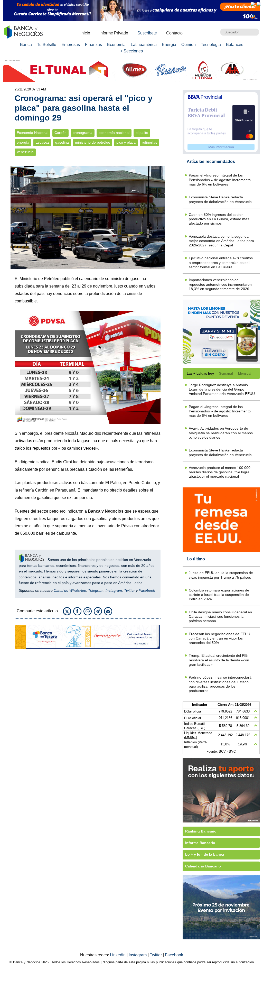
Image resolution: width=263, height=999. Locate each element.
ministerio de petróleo (92, 142)
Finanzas (93, 44)
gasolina (62, 142)
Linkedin (118, 955)
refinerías (149, 142)
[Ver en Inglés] (253, 4)
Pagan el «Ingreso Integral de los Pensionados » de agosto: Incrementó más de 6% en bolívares (220, 179)
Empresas (70, 44)
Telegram (96, 590)
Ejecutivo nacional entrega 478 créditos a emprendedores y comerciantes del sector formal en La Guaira (221, 262)
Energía (169, 44)
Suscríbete (147, 33)
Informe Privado (113, 33)
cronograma (82, 133)
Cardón (60, 133)
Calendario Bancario (203, 866)
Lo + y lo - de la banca (204, 854)
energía (23, 142)
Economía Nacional (32, 133)
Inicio (85, 33)
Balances (234, 44)
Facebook (147, 590)
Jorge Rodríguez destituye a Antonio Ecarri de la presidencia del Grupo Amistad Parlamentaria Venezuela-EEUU (222, 389)
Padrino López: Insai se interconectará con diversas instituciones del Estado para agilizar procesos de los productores (220, 684)
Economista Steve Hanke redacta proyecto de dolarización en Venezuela (220, 199)
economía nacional (114, 133)
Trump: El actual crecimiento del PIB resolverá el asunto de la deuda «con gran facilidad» (219, 660)
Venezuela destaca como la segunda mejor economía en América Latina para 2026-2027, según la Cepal (221, 240)
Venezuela (25, 152)
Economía (116, 44)
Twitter (129, 590)
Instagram (114, 590)
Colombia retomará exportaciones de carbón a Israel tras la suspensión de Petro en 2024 (219, 594)
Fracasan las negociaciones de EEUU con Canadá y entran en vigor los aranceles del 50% (219, 638)
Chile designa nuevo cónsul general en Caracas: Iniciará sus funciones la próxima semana (220, 616)
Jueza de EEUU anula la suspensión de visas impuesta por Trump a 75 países (221, 575)
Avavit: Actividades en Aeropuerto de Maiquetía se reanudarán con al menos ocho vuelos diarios (221, 432)
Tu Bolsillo (46, 44)
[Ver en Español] (259, 4)
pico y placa (126, 142)
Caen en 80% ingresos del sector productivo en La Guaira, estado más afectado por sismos (219, 219)
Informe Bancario (200, 843)
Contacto (174, 33)
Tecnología (211, 44)
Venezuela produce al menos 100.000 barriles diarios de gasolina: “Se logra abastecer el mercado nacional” (219, 472)
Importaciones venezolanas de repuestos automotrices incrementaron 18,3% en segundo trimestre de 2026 (220, 284)
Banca (26, 44)
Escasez (42, 142)
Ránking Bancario (201, 831)
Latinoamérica (144, 44)
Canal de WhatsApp (70, 590)
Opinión (188, 44)
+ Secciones (131, 51)
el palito (142, 133)
